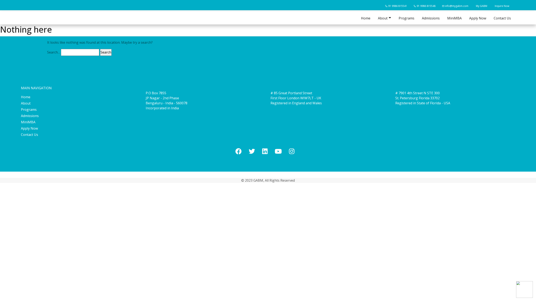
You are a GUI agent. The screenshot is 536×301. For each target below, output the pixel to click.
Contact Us (502, 18)
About (26, 103)
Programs (406, 18)
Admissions (431, 18)
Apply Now (477, 18)
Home (365, 18)
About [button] (383, 18)
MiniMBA (454, 18)
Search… (53, 52)
